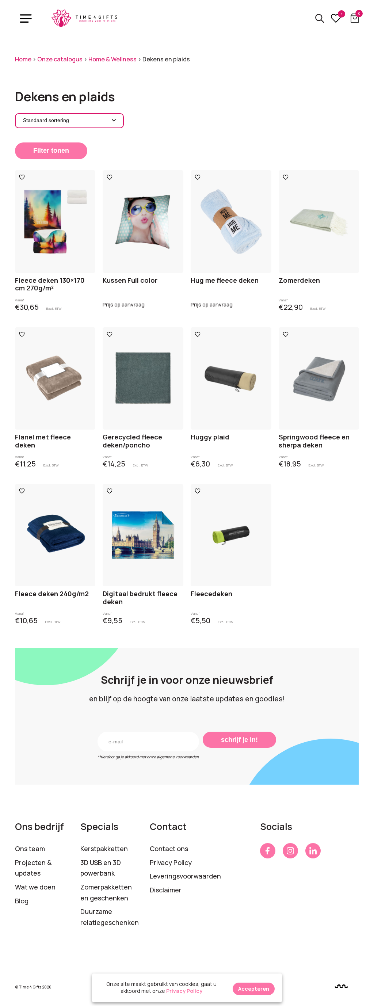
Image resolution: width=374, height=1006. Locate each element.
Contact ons (169, 848)
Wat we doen (35, 887)
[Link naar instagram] (290, 850)
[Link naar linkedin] (313, 850)
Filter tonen (51, 150)
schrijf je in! (239, 739)
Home (23, 59)
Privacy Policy (171, 862)
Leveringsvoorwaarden (185, 876)
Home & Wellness (112, 59)
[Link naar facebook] (267, 850)
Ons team (30, 848)
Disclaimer (166, 889)
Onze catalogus (60, 59)
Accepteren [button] (253, 988)
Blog (21, 900)
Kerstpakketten (104, 848)
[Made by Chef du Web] (341, 986)
